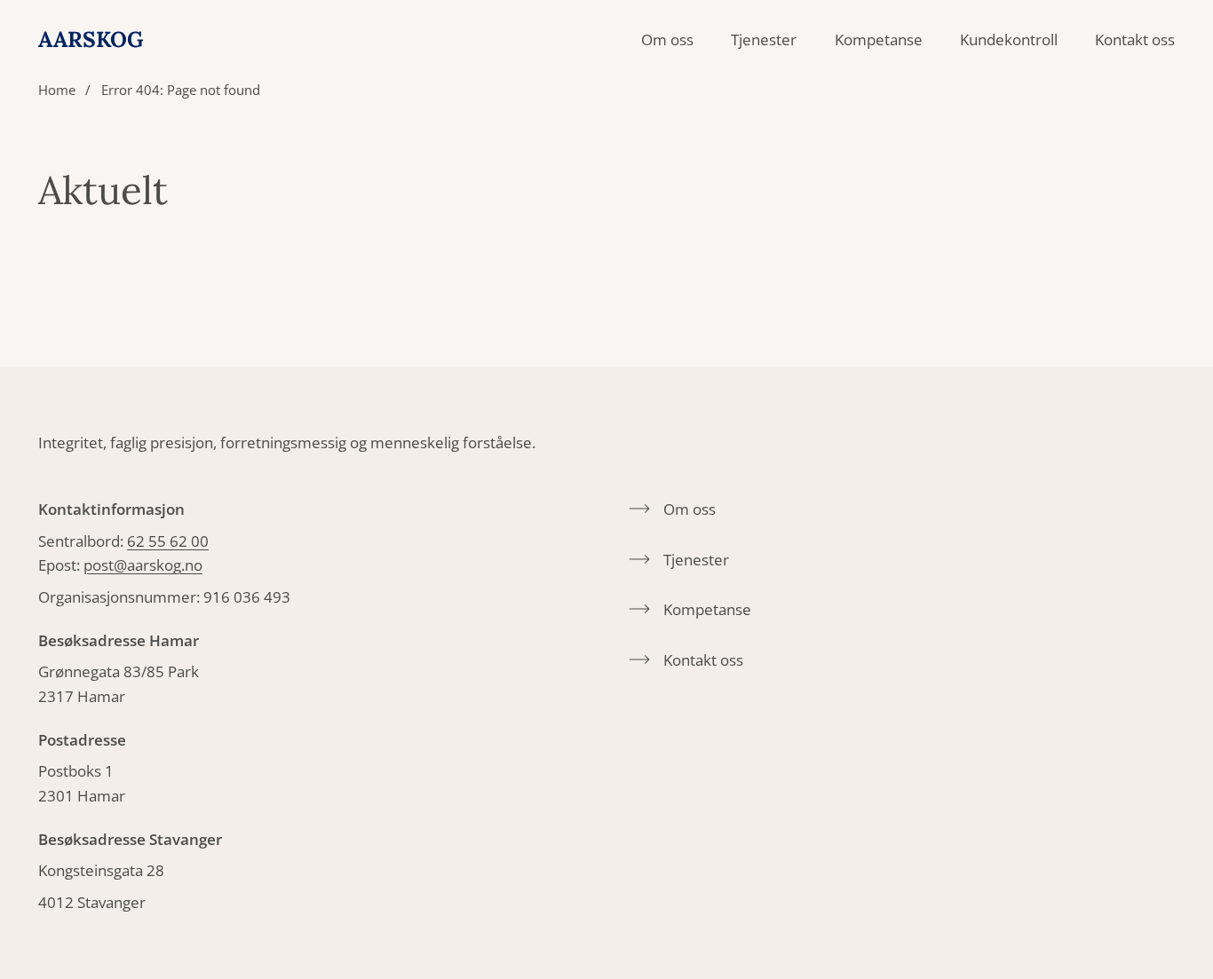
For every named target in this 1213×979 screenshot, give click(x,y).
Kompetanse (879, 39)
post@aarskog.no (142, 565)
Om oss (667, 39)
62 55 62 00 (168, 541)
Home (56, 90)
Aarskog (91, 39)
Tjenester (764, 39)
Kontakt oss (1135, 39)
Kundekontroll (1009, 39)
